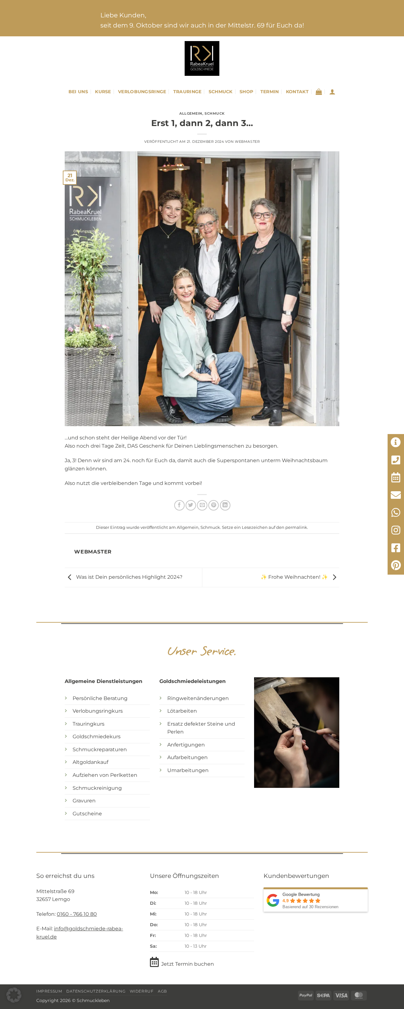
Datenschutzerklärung (95, 991)
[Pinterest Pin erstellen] (213, 505)
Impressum (49, 991)
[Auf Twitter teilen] (191, 505)
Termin (269, 91)
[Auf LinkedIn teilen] (225, 505)
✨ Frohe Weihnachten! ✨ (295, 577)
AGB (162, 991)
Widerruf (142, 991)
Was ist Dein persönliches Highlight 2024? (128, 577)
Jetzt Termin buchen (187, 964)
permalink (296, 527)
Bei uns (78, 91)
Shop (246, 91)
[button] (319, 92)
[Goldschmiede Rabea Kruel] (202, 58)
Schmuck (221, 91)
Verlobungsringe (142, 91)
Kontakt (297, 91)
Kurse (103, 91)
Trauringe (187, 91)
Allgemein (190, 113)
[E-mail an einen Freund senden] (202, 505)
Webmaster (247, 141)
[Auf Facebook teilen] (179, 505)
